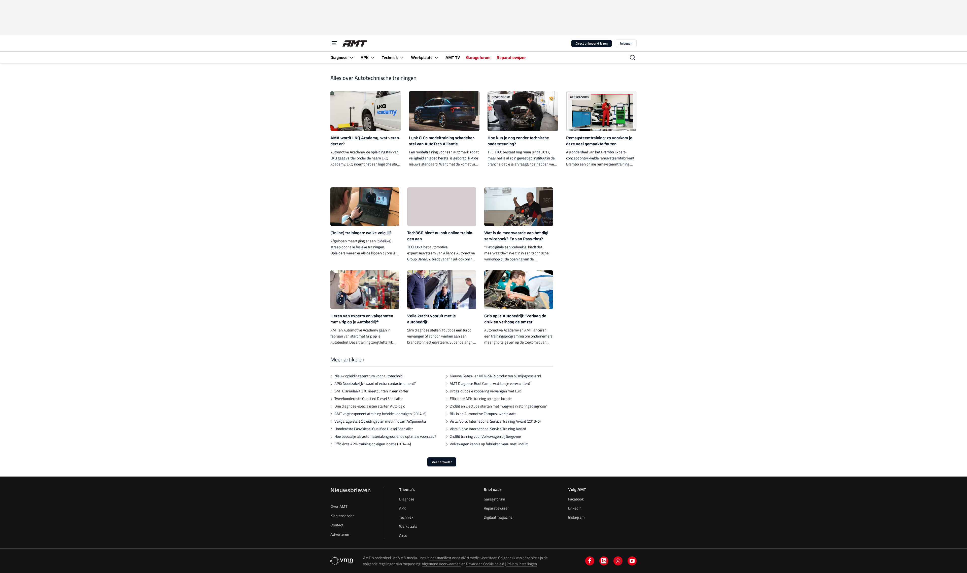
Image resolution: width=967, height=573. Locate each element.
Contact (336, 525)
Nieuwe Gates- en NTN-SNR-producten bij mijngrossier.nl (495, 376)
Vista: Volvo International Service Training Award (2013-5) (495, 421)
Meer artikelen (441, 461)
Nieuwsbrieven (350, 490)
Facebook (576, 499)
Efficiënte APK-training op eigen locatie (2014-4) (372, 444)
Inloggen (626, 43)
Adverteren (339, 534)
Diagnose (406, 499)
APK (402, 508)
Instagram (576, 517)
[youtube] (632, 560)
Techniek (406, 517)
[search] (633, 58)
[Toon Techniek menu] (402, 57)
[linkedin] (603, 560)
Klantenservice (342, 516)
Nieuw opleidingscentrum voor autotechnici (368, 376)
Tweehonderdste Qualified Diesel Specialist (368, 398)
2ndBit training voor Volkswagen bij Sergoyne (485, 436)
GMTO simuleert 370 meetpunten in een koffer (371, 391)
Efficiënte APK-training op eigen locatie (481, 398)
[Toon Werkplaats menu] (436, 57)
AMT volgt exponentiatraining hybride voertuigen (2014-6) (380, 414)
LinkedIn (574, 508)
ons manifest (440, 558)
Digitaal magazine (498, 517)
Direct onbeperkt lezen (591, 43)
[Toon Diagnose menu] (352, 57)
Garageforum (494, 499)
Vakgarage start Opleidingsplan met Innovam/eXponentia (380, 421)
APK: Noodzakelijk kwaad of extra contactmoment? (375, 383)
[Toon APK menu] (373, 57)
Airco (403, 535)
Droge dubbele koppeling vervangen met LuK (485, 391)
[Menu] (334, 43)
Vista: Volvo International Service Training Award (488, 429)
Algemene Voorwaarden (441, 564)
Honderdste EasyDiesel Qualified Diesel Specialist (373, 429)
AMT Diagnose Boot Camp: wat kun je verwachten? (490, 383)
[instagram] (618, 560)
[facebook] (589, 560)
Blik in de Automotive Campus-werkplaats (483, 414)
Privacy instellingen (521, 564)
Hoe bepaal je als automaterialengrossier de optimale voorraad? (385, 436)
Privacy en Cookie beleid (485, 564)
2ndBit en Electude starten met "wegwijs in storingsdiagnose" (498, 406)
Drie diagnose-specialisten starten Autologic (369, 406)
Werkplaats (408, 526)
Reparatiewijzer (496, 508)
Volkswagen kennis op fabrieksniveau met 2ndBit (489, 444)
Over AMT (339, 506)
